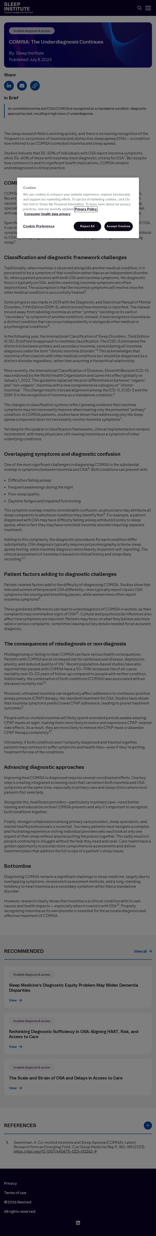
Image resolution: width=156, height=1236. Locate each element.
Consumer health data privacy (47, 214)
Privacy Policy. (86, 209)
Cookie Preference (39, 226)
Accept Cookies (119, 226)
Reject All (87, 226)
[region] (78, 208)
